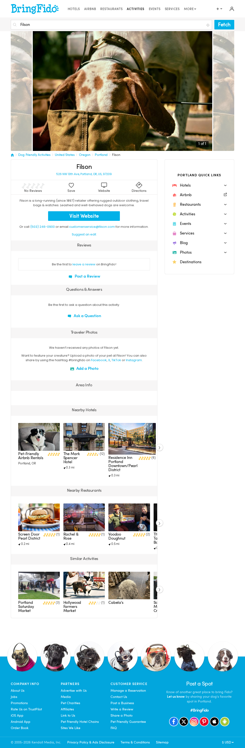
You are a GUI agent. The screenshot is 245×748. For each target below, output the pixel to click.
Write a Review (122, 709)
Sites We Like (70, 728)
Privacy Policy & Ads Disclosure (90, 742)
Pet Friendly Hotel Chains (80, 721)
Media (66, 697)
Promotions (19, 703)
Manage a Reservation (128, 690)
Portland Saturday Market (26, 606)
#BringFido (199, 710)
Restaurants (111, 9)
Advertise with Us (74, 690)
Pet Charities (70, 703)
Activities (135, 9)
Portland (101, 155)
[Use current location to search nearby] (208, 25)
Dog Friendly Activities (34, 155)
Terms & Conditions (135, 742)
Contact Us (119, 697)
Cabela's (115, 602)
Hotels (74, 9)
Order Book (19, 728)
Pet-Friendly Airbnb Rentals (30, 455)
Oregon (84, 155)
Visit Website (84, 216)
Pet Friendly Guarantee (128, 721)
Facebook (99, 360)
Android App (20, 721)
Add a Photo (87, 368)
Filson (116, 155)
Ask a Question (87, 315)
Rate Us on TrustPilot (26, 709)
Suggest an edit (84, 234)
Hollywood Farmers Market (72, 606)
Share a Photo (122, 715)
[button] (199, 185)
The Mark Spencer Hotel (71, 457)
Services (172, 9)
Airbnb (90, 9)
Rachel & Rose (70, 536)
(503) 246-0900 (42, 226)
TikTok (116, 360)
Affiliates (67, 709)
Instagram (134, 360)
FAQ (114, 728)
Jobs (14, 697)
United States (64, 155)
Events (155, 9)
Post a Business (122, 703)
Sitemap (162, 742)
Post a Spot (199, 683)
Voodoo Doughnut (116, 536)
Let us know (176, 696)
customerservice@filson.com (92, 226)
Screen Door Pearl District (29, 536)
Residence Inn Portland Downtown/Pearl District (123, 463)
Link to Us (68, 715)
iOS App (17, 715)
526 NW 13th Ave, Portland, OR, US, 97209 (84, 174)
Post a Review (87, 276)
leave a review (83, 264)
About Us (17, 690)
